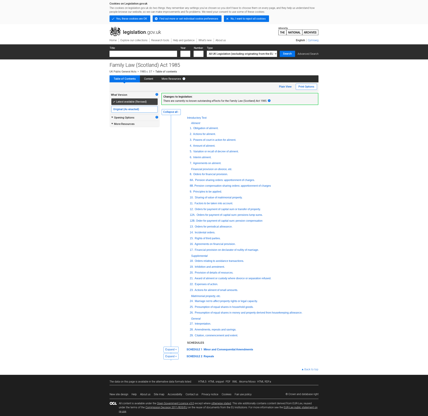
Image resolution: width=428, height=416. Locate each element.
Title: (112, 48)
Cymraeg (313, 40)
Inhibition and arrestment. (209, 266)
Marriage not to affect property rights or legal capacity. (226, 301)
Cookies (226, 394)
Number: (198, 48)
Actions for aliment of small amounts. (216, 290)
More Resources (171, 78)
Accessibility (175, 394)
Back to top (311, 369)
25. (191, 307)
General (196, 318)
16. (191, 244)
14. (191, 232)
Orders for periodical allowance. (213, 226)
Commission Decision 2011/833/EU (166, 407)
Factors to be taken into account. (213, 203)
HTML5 (202, 381)
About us (145, 394)
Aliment (195, 123)
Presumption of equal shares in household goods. (223, 307)
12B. (192, 220)
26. (191, 312)
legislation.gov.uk (137, 28)
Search (287, 53)
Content (148, 78)
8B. (192, 185)
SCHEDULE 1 (194, 349)
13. (191, 226)
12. (191, 209)
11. (191, 203)
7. (191, 163)
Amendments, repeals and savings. (215, 329)
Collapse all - (171, 112)
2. (191, 134)
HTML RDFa (264, 381)
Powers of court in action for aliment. (214, 139)
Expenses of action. (206, 284)
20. (191, 272)
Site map (159, 394)
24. (191, 301)
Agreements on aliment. (207, 163)
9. (191, 191)
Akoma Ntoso (247, 381)
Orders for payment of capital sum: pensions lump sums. (229, 214)
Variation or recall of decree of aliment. (216, 151)
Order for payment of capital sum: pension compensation (229, 220)
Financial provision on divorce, (211, 169)
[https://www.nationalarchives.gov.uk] (298, 29)
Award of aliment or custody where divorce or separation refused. (232, 278)
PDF (228, 381)
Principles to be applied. (207, 191)
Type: (210, 48)
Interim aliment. (202, 157)
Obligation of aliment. (205, 128)
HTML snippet (216, 381)
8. (191, 174)
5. (191, 151)
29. (191, 335)
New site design (119, 394)
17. (191, 249)
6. (191, 157)
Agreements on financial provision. (215, 244)
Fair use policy (243, 394)
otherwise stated (221, 403)
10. (191, 197)
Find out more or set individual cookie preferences (188, 18)
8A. (192, 180)
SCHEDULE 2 (194, 356)
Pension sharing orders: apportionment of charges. (224, 180)
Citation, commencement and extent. (216, 335)
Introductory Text (196, 117)
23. (191, 290)
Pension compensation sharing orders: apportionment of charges (232, 185)
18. (191, 260)
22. (191, 284)
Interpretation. (202, 323)
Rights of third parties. (207, 238)
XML (234, 381)
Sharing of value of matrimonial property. (218, 197)
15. (191, 238)
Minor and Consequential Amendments (228, 349)
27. (191, 323)
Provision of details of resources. (213, 272)
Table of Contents (125, 78)
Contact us (192, 394)
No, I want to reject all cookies (248, 18)
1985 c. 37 (146, 71)
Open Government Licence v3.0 (175, 403)
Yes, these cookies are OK (131, 18)
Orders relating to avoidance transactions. (219, 260)
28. (191, 329)
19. (191, 266)
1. (191, 128)
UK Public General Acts (123, 71)
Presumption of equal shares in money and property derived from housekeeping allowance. (248, 312)
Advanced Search (308, 53)
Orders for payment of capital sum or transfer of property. (227, 209)
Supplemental (199, 255)
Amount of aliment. (204, 145)
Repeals (208, 356)
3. (191, 139)
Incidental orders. (204, 232)
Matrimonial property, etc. (206, 296)
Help (134, 394)
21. (191, 278)
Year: (183, 48)
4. (191, 145)
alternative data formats (170, 381)
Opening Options (122, 117)
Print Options (306, 86)
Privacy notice (210, 394)
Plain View (285, 86)
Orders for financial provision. (210, 174)
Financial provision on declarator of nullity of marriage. (226, 249)
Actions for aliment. (204, 134)
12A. (192, 214)
